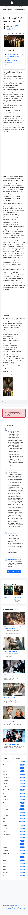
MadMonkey (11, 559)
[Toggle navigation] (15, 3)
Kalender (9, 907)
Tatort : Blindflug (9, 721)
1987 (16, 25)
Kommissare (11, 6)
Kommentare (9, 67)
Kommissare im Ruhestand (19, 6)
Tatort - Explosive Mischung (8, 596)
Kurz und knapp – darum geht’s (14, 54)
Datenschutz (21, 905)
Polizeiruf (24, 907)
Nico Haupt (11, 429)
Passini (3, 8)
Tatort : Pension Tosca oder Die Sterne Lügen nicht (13, 627)
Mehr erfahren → (18, 11)
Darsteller (9, 62)
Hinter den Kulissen (11, 60)
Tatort (7, 6)
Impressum (14, 905)
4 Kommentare (9, 29)
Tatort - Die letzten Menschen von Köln (18, 597)
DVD (20, 907)
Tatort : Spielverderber (10, 651)
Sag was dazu (7, 402)
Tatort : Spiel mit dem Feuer (12, 675)
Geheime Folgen (18, 908)
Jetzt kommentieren (14, 571)
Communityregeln (8, 908)
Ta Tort (10, 533)
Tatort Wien (11, 28)
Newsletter (3, 907)
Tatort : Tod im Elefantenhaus (12, 698)
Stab (7, 65)
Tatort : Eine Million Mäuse (11, 744)
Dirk (9, 472)
